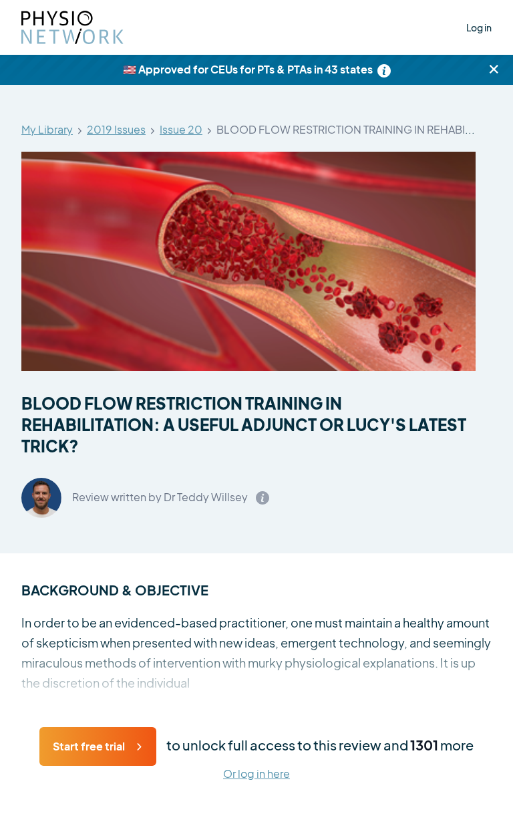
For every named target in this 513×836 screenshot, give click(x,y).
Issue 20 (181, 130)
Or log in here (256, 774)
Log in (479, 27)
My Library (47, 130)
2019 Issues (116, 130)
